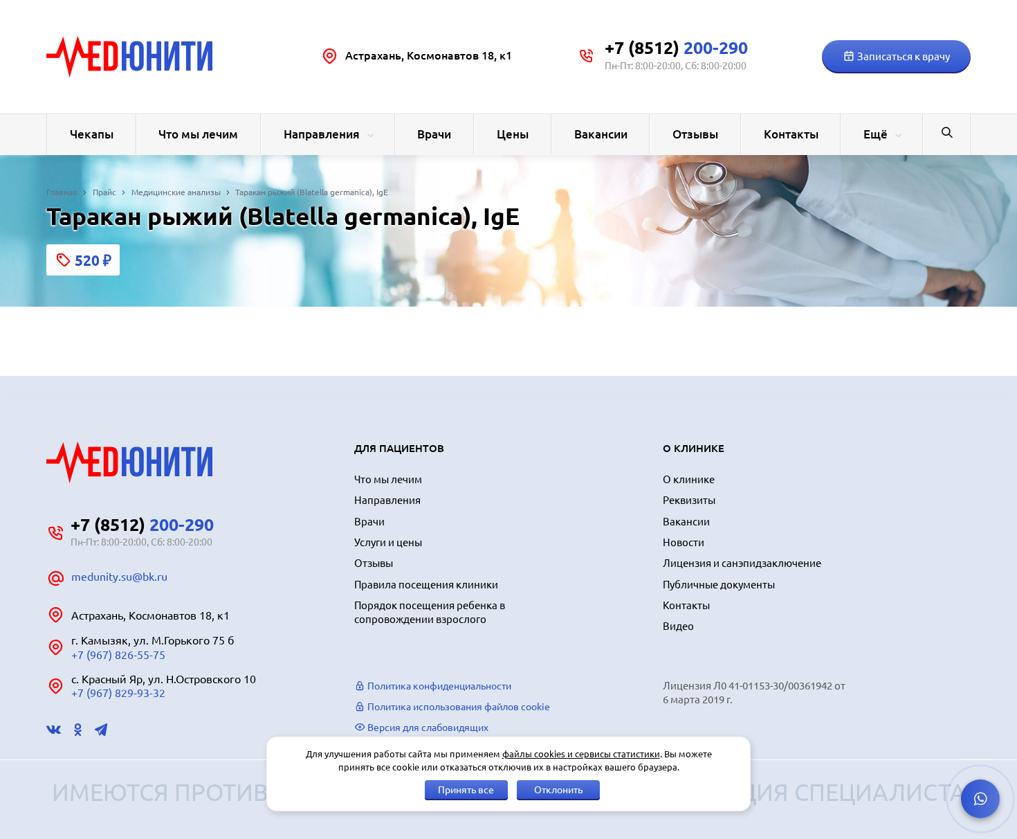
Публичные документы (719, 584)
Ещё (875, 134)
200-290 (676, 47)
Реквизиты (689, 500)
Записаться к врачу (902, 56)
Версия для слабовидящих (426, 727)
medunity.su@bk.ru (119, 576)
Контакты (791, 134)
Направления (322, 134)
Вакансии (600, 134)
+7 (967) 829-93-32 (118, 693)
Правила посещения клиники (426, 584)
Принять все (466, 789)
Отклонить (558, 789)
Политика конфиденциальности (438, 686)
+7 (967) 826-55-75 (118, 655)
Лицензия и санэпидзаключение (742, 563)
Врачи (434, 134)
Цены (513, 134)
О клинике (689, 479)
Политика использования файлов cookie (457, 706)
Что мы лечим (198, 134)
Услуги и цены (388, 542)
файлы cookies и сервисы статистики (581, 754)
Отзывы (695, 134)
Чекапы (91, 134)
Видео (678, 626)
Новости (683, 542)
